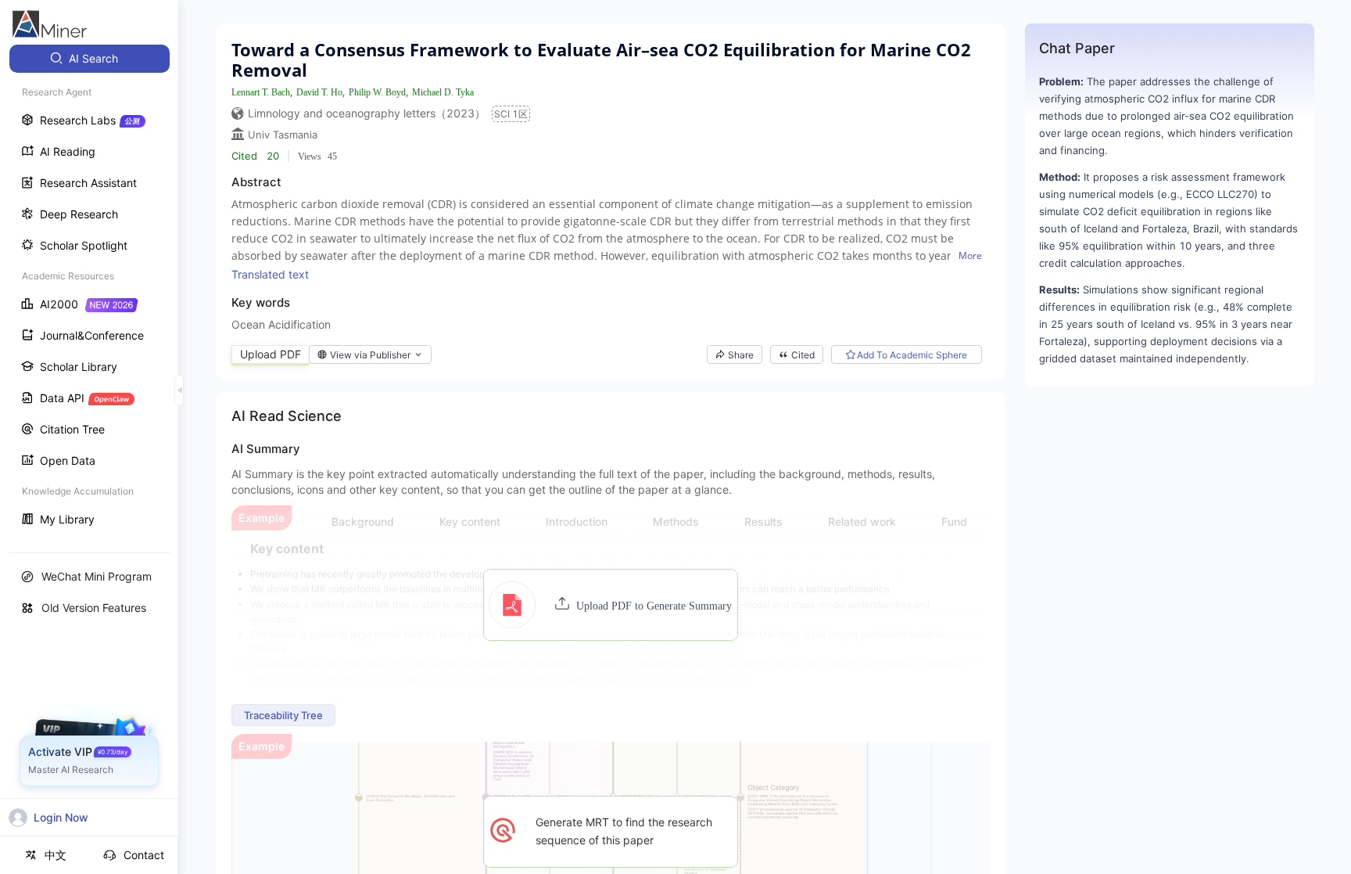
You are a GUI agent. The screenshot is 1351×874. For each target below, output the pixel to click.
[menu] (89, 291)
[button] (610, 604)
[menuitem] (89, 59)
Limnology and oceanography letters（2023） (367, 113)
